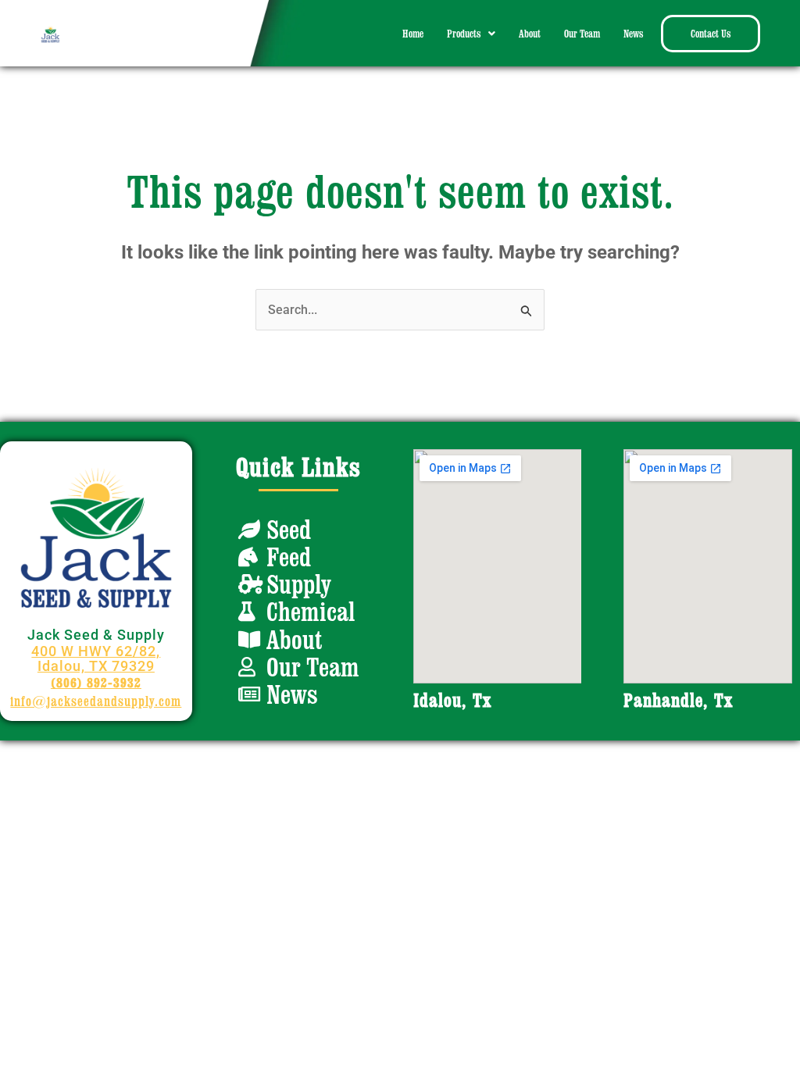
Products (463, 33)
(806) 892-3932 (96, 682)
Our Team (582, 33)
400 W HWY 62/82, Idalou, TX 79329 (95, 658)
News (633, 33)
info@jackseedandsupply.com (95, 701)
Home (412, 33)
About (530, 33)
